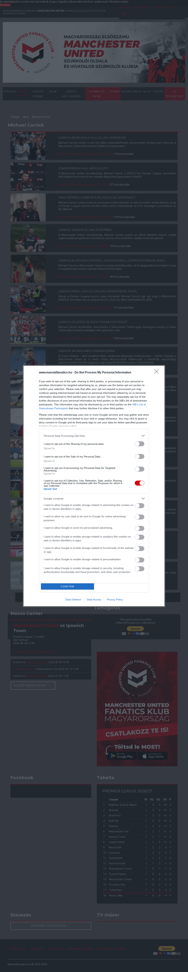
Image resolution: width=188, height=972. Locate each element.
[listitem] (94, 436)
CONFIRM (67, 586)
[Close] (157, 372)
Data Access (94, 599)
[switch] (139, 443)
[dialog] (94, 486)
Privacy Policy (115, 599)
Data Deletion (73, 599)
